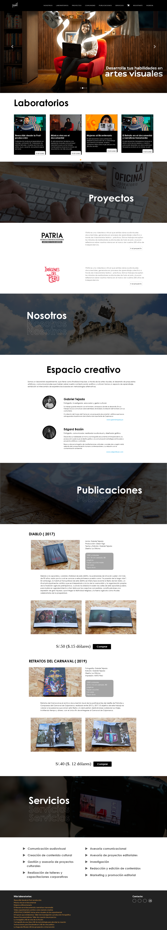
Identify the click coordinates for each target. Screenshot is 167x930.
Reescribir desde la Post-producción (27, 900)
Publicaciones (105, 5)
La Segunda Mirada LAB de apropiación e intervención (34, 927)
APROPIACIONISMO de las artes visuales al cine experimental (38, 912)
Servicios (119, 5)
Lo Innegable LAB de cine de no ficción (28, 920)
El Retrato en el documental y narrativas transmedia (33, 907)
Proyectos (76, 5)
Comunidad (90, 5)
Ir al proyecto (136, 248)
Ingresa (149, 5)
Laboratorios (62, 5)
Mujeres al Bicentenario (23, 905)
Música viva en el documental (25, 902)
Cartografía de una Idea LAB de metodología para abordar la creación (40, 922)
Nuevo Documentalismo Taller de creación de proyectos (35, 917)
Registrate (138, 5)
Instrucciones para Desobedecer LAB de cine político (34, 924)
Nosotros (48, 5)
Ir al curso (40, 153)
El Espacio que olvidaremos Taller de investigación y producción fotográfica (42, 915)
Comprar (102, 646)
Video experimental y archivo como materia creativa (33, 910)
